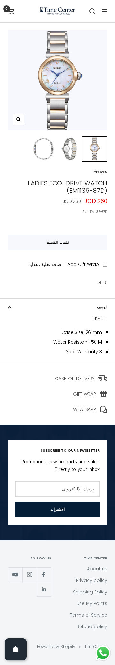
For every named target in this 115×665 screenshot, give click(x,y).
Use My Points (91, 603)
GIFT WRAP (84, 394)
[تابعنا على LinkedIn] (44, 589)
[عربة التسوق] (11, 11)
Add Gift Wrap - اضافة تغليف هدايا (64, 264)
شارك (102, 283)
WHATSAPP (84, 409)
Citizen (100, 172)
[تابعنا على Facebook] (44, 574)
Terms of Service (88, 615)
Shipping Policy (90, 592)
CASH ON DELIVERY (74, 378)
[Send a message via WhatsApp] (103, 653)
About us (97, 569)
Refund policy (92, 626)
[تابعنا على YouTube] (15, 574)
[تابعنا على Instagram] (29, 574)
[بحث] (92, 11)
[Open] (16, 649)
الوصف (102, 307)
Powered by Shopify (56, 646)
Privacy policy (91, 580)
